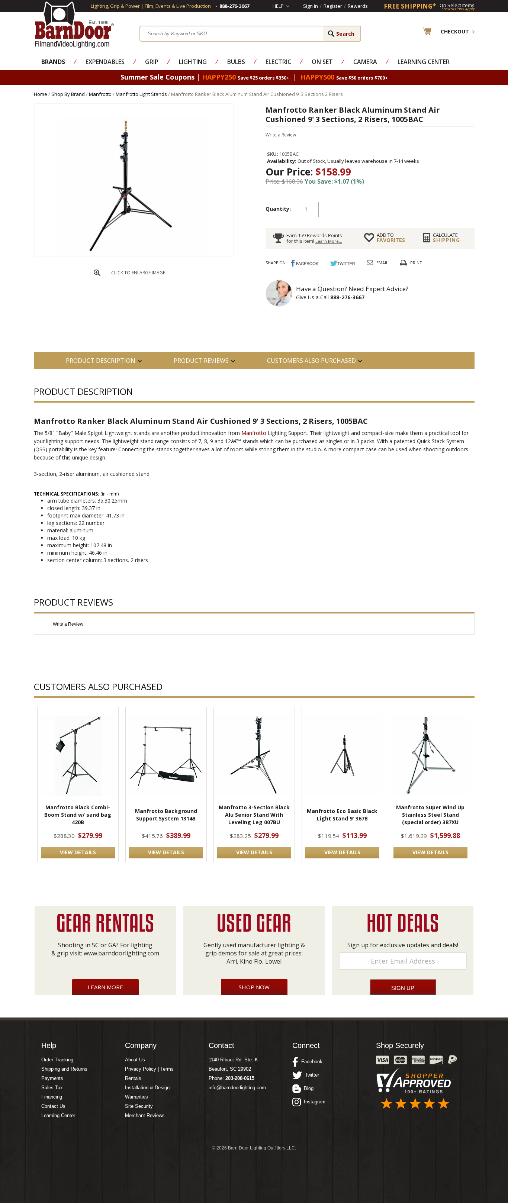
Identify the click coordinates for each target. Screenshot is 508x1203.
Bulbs (236, 62)
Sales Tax (52, 1087)
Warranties (136, 1097)
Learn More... (328, 241)
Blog (307, 1088)
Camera (365, 62)
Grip (151, 62)
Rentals (133, 1078)
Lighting (193, 62)
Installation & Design (147, 1087)
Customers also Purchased (311, 361)
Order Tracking (57, 1059)
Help (278, 6)
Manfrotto (100, 94)
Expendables (105, 62)
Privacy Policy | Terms (149, 1069)
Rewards (358, 6)
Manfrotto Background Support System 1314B (166, 814)
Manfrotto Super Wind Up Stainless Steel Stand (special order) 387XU (430, 815)
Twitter (310, 1075)
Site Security (139, 1106)
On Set (322, 62)
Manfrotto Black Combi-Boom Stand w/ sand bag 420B (77, 815)
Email (382, 262)
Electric (278, 62)
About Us (135, 1059)
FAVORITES (391, 237)
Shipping (446, 237)
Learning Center (424, 62)
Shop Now (254, 987)
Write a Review (281, 135)
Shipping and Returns (64, 1069)
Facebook (310, 1061)
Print (416, 262)
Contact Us (53, 1106)
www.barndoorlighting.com (121, 953)
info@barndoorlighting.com (237, 1087)
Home (40, 94)
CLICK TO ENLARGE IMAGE (138, 273)
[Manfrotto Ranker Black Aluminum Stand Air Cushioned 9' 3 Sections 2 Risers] (133, 254)
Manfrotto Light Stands (141, 94)
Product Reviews (201, 361)
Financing (51, 1097)
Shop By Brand (68, 94)
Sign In (310, 6)
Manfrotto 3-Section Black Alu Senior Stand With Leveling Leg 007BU (254, 815)
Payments (52, 1078)
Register (333, 6)
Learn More (105, 987)
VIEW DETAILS (78, 852)
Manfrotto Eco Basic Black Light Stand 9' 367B (342, 814)
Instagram (313, 1101)
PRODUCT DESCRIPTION (100, 361)
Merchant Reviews (145, 1115)
